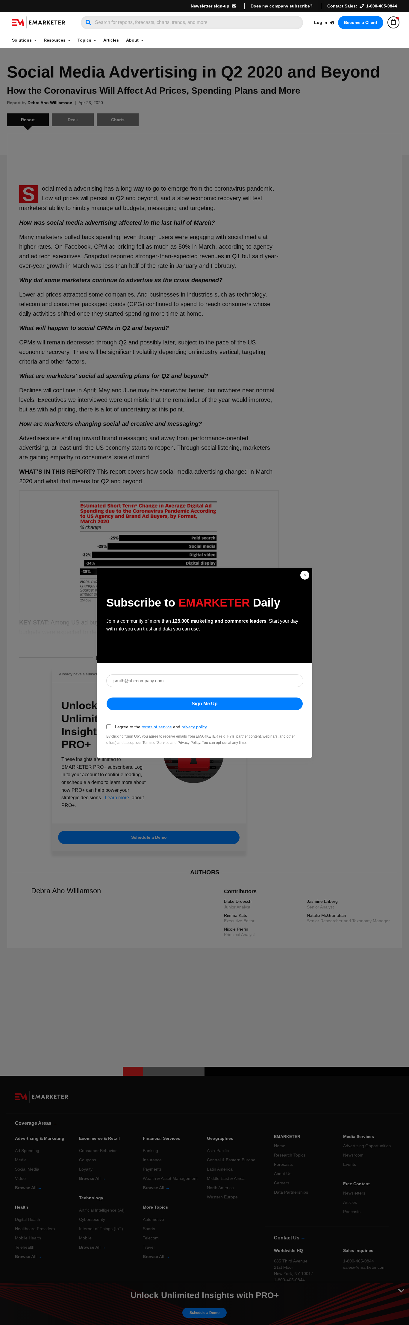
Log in (320, 22)
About (132, 40)
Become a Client (360, 22)
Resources (55, 40)
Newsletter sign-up (210, 6)
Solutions (22, 40)
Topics (84, 40)
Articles (111, 40)
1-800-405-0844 (381, 6)
